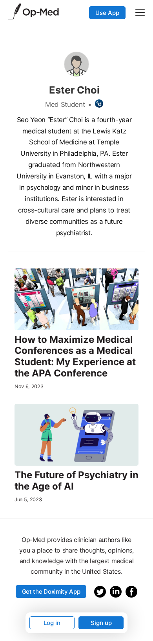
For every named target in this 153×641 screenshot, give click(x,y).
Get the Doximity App (51, 591)
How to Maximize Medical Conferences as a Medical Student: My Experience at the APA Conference (75, 356)
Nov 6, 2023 (29, 386)
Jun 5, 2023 (28, 499)
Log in (52, 623)
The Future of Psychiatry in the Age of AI (76, 481)
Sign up (101, 623)
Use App (107, 12)
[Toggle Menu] (140, 12)
